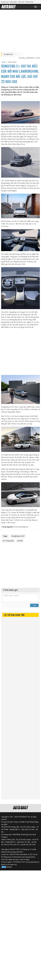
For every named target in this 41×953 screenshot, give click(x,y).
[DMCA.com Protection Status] (7, 866)
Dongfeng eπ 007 (17, 536)
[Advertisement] (20, 30)
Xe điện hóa (8, 54)
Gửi (34, 605)
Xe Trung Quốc (8, 541)
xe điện (20, 541)
